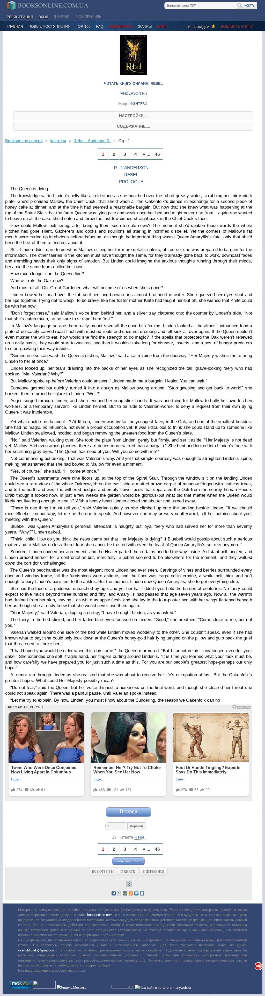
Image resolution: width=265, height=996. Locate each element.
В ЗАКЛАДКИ (199, 27)
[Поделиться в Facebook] (114, 893)
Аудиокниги (120, 26)
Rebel (139, 837)
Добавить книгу (237, 26)
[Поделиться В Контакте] (142, 893)
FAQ (99, 26)
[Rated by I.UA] (44, 988)
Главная (15, 26)
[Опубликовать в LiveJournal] (119, 893)
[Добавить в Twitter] (136, 893)
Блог (162, 26)
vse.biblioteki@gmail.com (37, 950)
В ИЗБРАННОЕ (153, 871)
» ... (146, 154)
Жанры (145, 26)
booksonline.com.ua (102, 915)
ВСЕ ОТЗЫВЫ (103, 871)
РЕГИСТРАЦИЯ (20, 17)
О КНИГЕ (128, 871)
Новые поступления (49, 26)
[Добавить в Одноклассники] (131, 893)
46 (157, 154)
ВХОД (43, 17)
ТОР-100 (83, 26)
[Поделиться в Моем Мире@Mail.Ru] (125, 893)
